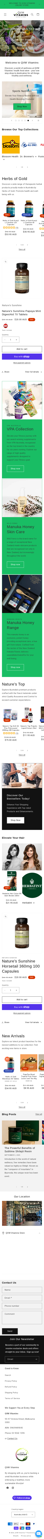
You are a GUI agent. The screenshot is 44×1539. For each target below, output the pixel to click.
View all (22, 249)
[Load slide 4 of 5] (25, 120)
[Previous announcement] (4, 4)
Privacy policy (26, 1536)
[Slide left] (16, 167)
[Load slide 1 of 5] (15, 120)
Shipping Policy (11, 1392)
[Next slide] (32, 120)
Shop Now (22, 106)
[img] (9, 228)
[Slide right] (27, 167)
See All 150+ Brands (22, 40)
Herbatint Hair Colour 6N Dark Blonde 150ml (11, 894)
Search (8, 1375)
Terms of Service (12, 1398)
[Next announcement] (39, 4)
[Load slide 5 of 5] (28, 120)
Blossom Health (10, 156)
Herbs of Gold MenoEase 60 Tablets (10, 1078)
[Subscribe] (36, 1359)
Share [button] (6, 372)
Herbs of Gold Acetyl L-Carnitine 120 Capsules (11, 223)
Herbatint (27, 903)
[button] (5, 14)
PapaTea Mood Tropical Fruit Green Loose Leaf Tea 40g (29, 1076)
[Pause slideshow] (39, 120)
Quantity (5, 335)
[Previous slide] (11, 120)
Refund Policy (11, 1387)
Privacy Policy (11, 1381)
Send (9, 1331)
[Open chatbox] (38, 1533)
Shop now (15, 468)
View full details (32, 372)
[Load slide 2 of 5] (18, 120)
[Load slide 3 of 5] (21, 120)
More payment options (22, 363)
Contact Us (12, 1438)
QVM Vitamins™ (20, 1533)
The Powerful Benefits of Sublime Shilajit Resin (20, 1150)
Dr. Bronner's (27, 156)
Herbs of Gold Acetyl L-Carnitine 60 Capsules (29, 223)
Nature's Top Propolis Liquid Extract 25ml (29, 727)
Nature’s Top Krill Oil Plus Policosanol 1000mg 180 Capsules (10, 728)
